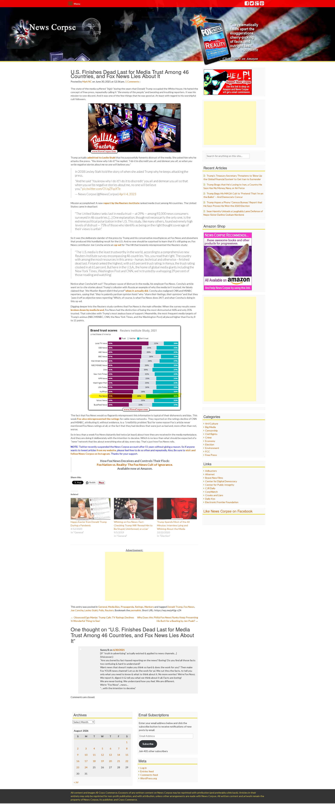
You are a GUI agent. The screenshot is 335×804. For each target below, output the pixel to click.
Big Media (210, 427)
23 (77, 767)
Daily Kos (210, 498)
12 (102, 754)
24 (86, 767)
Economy (210, 440)
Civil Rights (211, 434)
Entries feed (147, 771)
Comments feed (149, 774)
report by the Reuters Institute (121, 203)
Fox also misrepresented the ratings (98, 418)
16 (77, 761)
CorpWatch (211, 491)
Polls (101, 610)
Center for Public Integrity (219, 484)
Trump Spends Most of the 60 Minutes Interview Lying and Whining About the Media (173, 525)
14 (118, 754)
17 (86, 761)
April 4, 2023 (127, 194)
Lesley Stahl (91, 610)
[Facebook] (247, 4)
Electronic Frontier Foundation (221, 502)
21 (118, 761)
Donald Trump (175, 606)
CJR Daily (210, 488)
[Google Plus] (257, 4)
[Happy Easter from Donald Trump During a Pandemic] (90, 509)
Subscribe (148, 743)
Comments (133, 81)
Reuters (109, 610)
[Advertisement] (134, 576)
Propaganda (127, 606)
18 (94, 761)
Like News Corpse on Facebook (227, 511)
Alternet (210, 474)
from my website (106, 450)
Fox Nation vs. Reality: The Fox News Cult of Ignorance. (135, 465)
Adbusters (211, 470)
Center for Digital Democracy (221, 481)
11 (94, 754)
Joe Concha (77, 610)
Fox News (189, 606)
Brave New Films (214, 477)
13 (110, 754)
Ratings (139, 606)
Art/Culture (211, 423)
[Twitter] (252, 4)
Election (209, 444)
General (102, 606)
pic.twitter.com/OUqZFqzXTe (101, 189)
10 (86, 754)
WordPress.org (148, 778)
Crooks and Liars (214, 495)
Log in (143, 767)
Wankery (149, 606)
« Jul (76, 782)
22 (126, 761)
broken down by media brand (87, 309)
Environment (212, 447)
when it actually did (136, 290)
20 (110, 761)
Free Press (211, 454)
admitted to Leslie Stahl (101, 157)
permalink (136, 610)
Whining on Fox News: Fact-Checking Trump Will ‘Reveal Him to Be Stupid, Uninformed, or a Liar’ (133, 525)
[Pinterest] (262, 4)
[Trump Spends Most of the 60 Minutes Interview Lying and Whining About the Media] (177, 509)
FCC (207, 451)
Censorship (211, 430)
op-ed (117, 244)
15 (126, 754)
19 (102, 761)
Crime (208, 437)
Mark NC (87, 81)
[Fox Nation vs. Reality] (225, 39)
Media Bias (114, 606)
